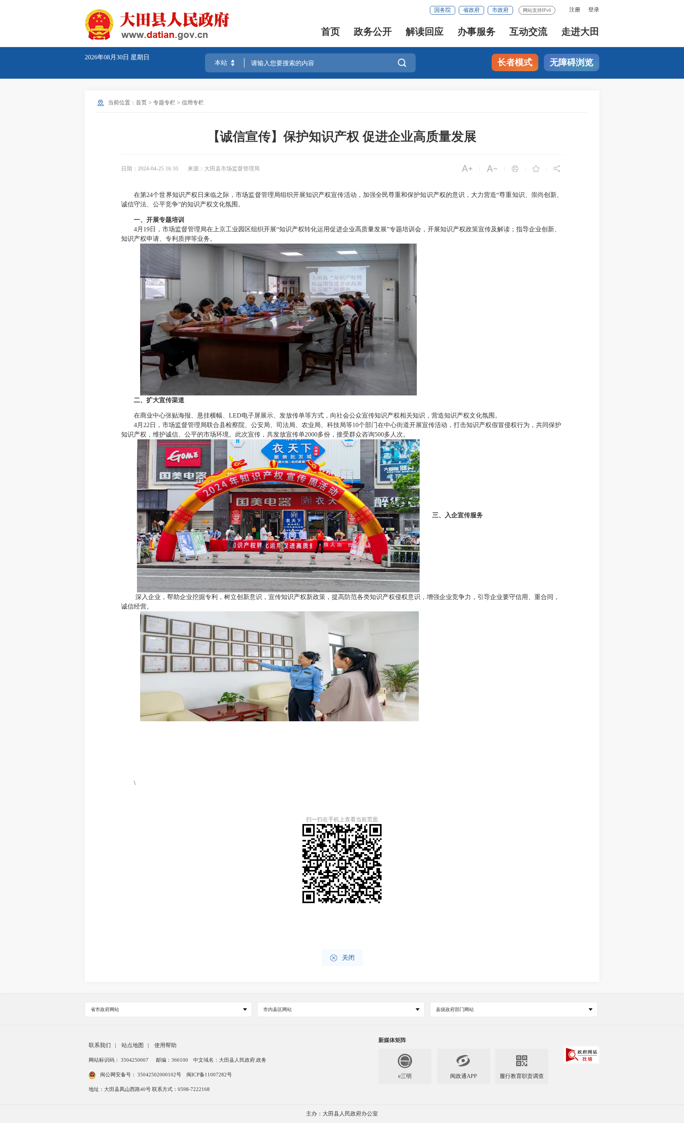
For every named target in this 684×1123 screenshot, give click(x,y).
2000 (311, 434)
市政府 (500, 10)
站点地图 (133, 1045)
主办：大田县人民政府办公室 (342, 1114)
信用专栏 (193, 103)
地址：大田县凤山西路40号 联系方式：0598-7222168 (149, 1089)
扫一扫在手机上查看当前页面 (342, 819)
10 (355, 425)
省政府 (471, 10)
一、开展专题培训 (159, 219)
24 (149, 194)
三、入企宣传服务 (457, 515)
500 (379, 434)
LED (235, 415)
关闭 (342, 958)
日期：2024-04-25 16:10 (149, 169)
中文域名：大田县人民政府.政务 (229, 1060)
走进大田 (580, 32)
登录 (593, 10)
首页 (330, 32)
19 (146, 229)
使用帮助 (165, 1045)
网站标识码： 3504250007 (118, 1060)
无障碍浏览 (571, 62)
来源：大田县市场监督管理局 (224, 169)
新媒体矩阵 (392, 1040)
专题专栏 (164, 103)
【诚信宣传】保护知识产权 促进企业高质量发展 (342, 136)
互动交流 (528, 32)
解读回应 (425, 32)
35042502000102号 (159, 1075)
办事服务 (477, 32)
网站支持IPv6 (537, 10)
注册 (574, 10)
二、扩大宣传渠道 (159, 400)
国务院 (442, 10)
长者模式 (515, 62)
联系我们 (100, 1045)
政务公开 (373, 32)
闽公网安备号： (140, 1075)
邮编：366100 (171, 1060)
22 (146, 425)
